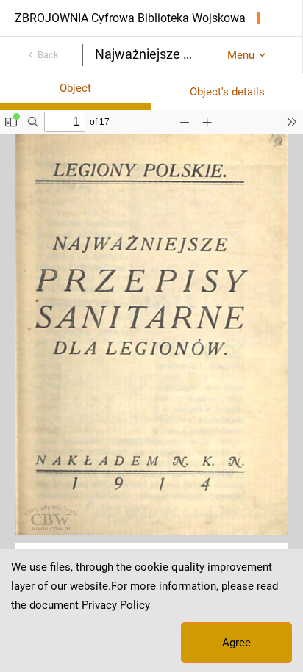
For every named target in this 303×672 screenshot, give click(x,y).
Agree (236, 642)
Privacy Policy (116, 605)
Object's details (227, 91)
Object (75, 88)
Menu (240, 55)
